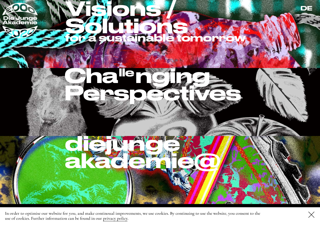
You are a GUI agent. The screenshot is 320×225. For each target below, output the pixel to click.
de (306, 8)
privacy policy (115, 218)
